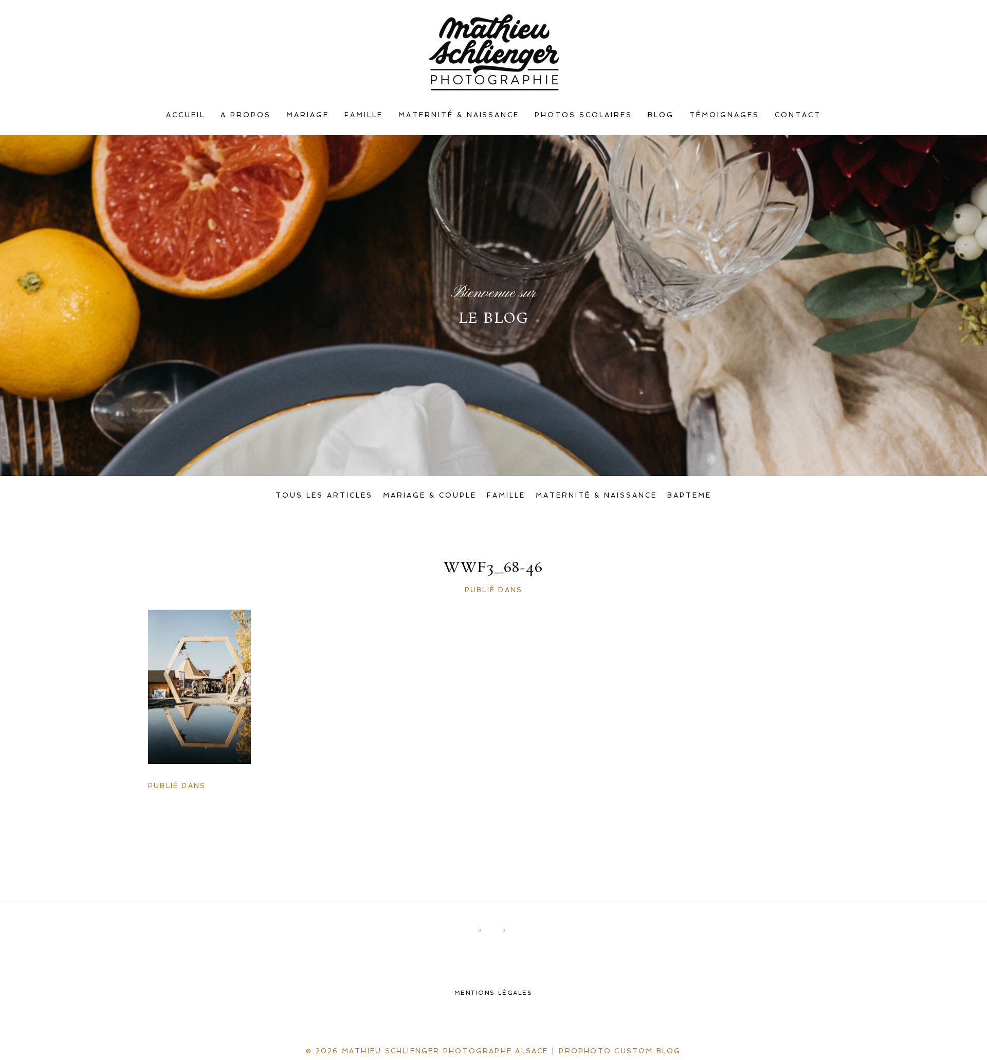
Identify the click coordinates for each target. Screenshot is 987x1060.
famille (506, 495)
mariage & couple (430, 495)
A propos (246, 115)
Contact (798, 115)
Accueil (185, 115)
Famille (363, 115)
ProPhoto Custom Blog (620, 1051)
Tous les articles (324, 495)
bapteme (689, 495)
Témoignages (724, 115)
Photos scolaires (583, 115)
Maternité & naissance (459, 115)
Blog (661, 115)
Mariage (307, 115)
